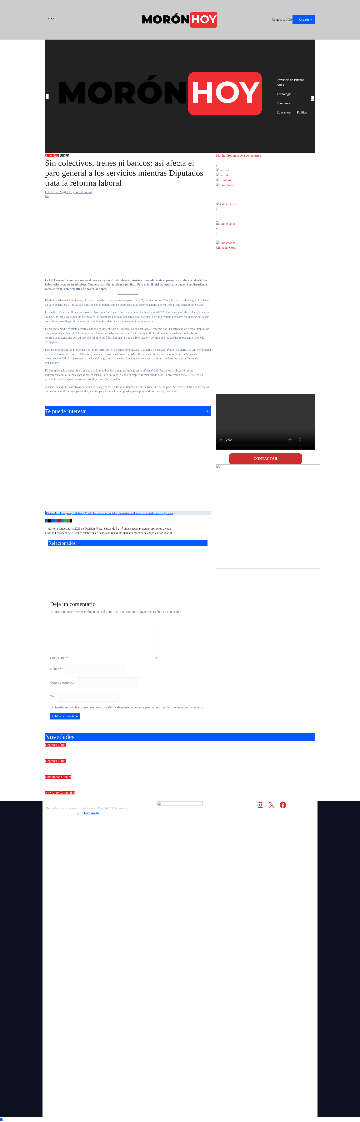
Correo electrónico (63, 682)
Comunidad (53, 777)
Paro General (83, 192)
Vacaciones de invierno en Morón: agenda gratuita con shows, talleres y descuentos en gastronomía (145, 798)
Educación (284, 112)
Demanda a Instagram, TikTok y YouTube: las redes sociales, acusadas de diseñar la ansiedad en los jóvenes (109, 513)
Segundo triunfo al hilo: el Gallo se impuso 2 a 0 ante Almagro (108, 766)
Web (53, 696)
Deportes (51, 745)
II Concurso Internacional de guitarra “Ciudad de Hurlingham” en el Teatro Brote (127, 782)
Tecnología (284, 94)
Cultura (66, 777)
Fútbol (62, 745)
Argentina (52, 155)
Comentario (59, 657)
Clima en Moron (226, 247)
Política (302, 112)
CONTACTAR (265, 458)
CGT (68, 192)
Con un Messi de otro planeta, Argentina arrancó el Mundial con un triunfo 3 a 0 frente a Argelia (181, 564)
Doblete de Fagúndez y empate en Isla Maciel (91, 750)
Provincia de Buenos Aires (290, 82)
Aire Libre (52, 792)
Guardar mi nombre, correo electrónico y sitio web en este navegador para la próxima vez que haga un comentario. (129, 707)
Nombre (56, 669)
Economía (283, 103)
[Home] (47, 96)
